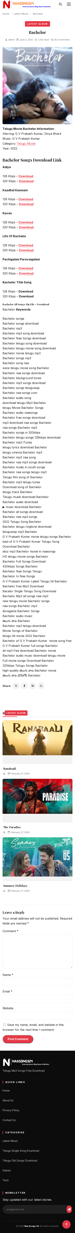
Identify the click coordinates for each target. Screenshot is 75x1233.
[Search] (60, 4)
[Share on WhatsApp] (41, 685)
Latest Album (21, 13)
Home (6, 13)
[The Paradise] (37, 801)
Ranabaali (9, 768)
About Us (8, 1100)
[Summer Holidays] (37, 859)
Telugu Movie (26, 143)
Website (8, 1008)
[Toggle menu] (68, 4)
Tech (6, 1180)
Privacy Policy (11, 1110)
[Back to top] (66, 1224)
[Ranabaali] (37, 742)
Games (7, 1170)
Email (7, 991)
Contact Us (9, 1120)
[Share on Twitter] (16, 685)
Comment (10, 931)
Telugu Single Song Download (21, 1150)
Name (8, 975)
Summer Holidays (15, 885)
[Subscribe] (69, 1209)
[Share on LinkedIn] (32, 685)
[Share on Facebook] (24, 685)
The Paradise (12, 827)
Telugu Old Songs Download (20, 1160)
